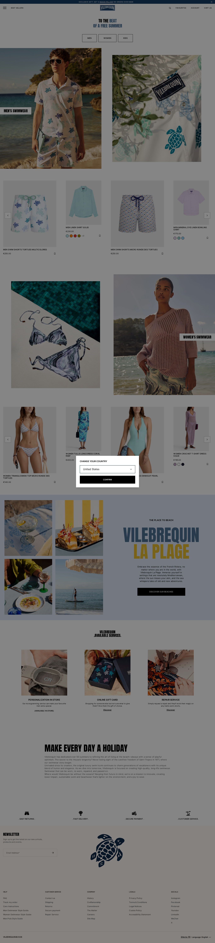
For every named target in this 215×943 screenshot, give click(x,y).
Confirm (107, 479)
